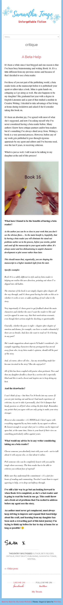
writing (31, 559)
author (36, 553)
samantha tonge (47, 556)
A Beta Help (31, 57)
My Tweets (37, 591)
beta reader (47, 553)
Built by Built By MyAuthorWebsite (16, 601)
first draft (21, 556)
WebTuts (57, 601)
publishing (32, 556)
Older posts (11, 568)
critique (10, 556)
